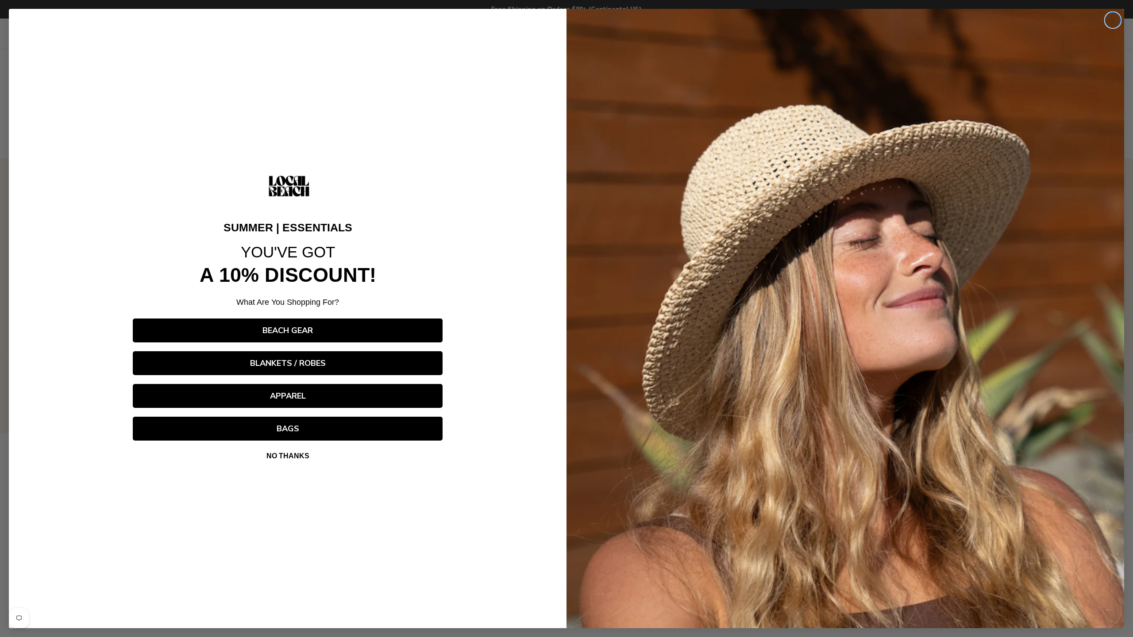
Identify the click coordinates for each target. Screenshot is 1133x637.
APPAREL (288, 396)
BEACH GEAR (287, 330)
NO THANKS (287, 456)
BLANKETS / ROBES (288, 363)
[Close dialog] (1113, 20)
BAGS (288, 428)
